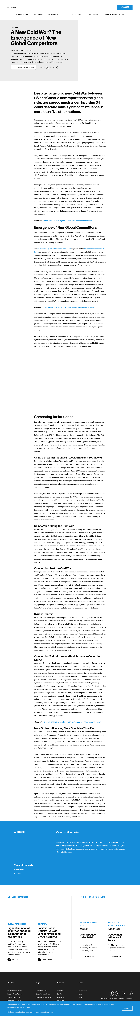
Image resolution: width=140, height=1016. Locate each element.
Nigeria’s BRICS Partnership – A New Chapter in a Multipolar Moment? (72, 722)
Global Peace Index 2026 (114, 14)
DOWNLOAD (89, 957)
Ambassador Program (14, 1000)
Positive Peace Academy (15, 994)
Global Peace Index (42, 991)
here (51, 1012)
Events (59, 994)
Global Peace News (13, 997)
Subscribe (125, 7)
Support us (60, 997)
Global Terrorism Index (43, 994)
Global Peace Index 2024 (88, 936)
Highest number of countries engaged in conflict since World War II (19, 932)
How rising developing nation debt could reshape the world (67, 221)
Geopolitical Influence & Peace (115, 937)
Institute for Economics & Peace (113, 998)
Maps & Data (38, 14)
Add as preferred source (26, 67)
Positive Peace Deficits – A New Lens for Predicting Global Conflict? (49, 932)
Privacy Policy (83, 991)
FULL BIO (17, 874)
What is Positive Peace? (14, 991)
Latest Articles (22, 14)
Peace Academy (94, 14)
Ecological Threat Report (43, 997)
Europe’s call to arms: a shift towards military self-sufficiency (69, 307)
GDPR (80, 997)
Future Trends (76, 14)
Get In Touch (61, 1000)
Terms (80, 994)
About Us (60, 991)
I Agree (127, 1008)
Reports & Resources (56, 14)
